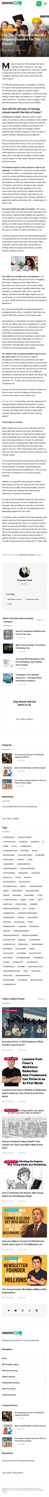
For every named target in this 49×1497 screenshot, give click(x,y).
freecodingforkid (32, 891)
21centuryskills (9, 837)
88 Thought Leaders (25, 837)
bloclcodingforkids (25, 855)
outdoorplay (34, 926)
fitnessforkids (17, 891)
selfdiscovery (8, 953)
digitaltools (7, 877)
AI (43, 841)
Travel (25, 971)
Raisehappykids (34, 940)
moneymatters (33, 917)
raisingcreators (9, 944)
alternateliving (25, 846)
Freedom (6, 895)
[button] (45, 3)
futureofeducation (32, 599)
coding (30, 859)
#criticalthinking (9, 873)
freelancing (17, 895)
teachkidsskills (32, 962)
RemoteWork (7, 948)
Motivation (7, 922)
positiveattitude (9, 940)
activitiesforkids (9, 841)
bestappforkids (9, 855)
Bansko (34, 850)
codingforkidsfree (23, 864)
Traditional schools (14, 599)
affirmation (23, 841)
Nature (30, 922)
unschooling (36, 971)
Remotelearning (37, 944)
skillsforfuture (35, 953)
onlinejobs (22, 926)
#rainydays (22, 940)
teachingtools (18, 962)
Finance (6, 891)
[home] (12, 3)
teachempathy (38, 957)
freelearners (29, 895)
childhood (20, 859)
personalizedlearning (30, 935)
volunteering (22, 980)
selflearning (21, 953)
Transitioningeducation (11, 971)
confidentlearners (10, 868)
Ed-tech (18, 877)
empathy (23, 886)
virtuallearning (9, 980)
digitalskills (35, 873)
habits (40, 899)
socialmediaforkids (23, 957)
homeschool (7, 904)
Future (9, 604)
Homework (33, 904)
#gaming (23, 899)
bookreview (40, 855)
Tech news (21, 966)
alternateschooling (10, 850)
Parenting (6, 931)
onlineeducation (9, 926)
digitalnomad (23, 873)
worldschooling (37, 980)
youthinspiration (9, 984)
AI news (5, 846)
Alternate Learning (10, 29)
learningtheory (8, 917)
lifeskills (21, 917)
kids (24, 908)
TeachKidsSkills (8, 966)
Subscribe (38, 4)
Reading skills (23, 944)
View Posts (24, 584)
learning (32, 908)
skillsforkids (8, 957)
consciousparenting (27, 868)
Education (27, 877)
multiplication (19, 922)
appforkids (25, 850)
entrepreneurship (35, 886)
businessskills (8, 859)
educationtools (24, 882)
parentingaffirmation (21, 931)
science (32, 948)
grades (31, 899)
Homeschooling (21, 904)
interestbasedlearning (11, 908)
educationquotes (9, 882)
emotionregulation (10, 886)
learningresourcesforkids (27, 913)
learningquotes (9, 913)
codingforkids (8, 864)
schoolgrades (20, 948)
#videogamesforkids (23, 975)
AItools (14, 846)
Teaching (6, 962)
